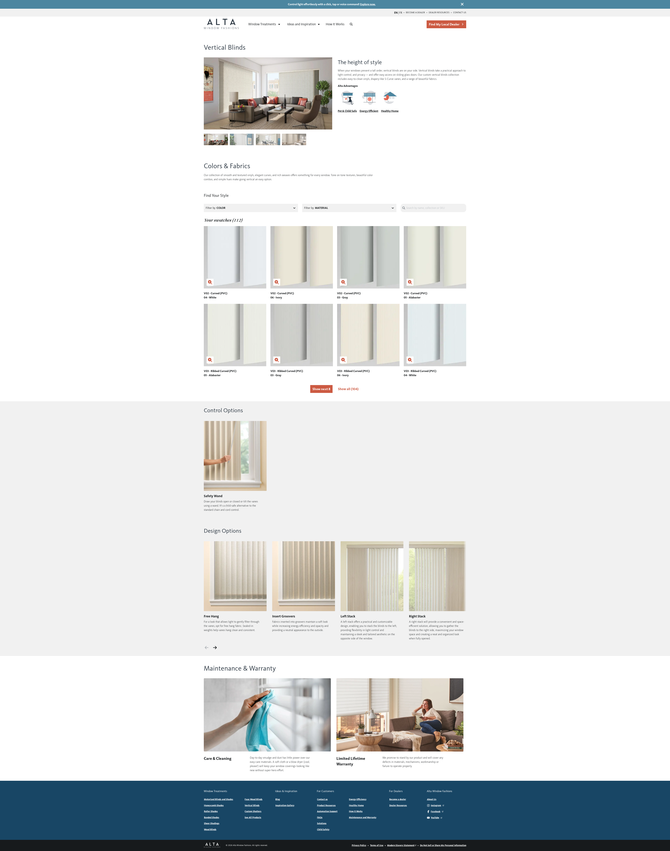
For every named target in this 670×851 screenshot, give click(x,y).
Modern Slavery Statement (400, 845)
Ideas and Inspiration (301, 24)
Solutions (321, 823)
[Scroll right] (215, 647)
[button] (329, 93)
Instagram (436, 805)
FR (400, 12)
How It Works (335, 24)
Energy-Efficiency (357, 799)
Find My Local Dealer (444, 24)
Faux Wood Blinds (253, 799)
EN (396, 12)
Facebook (435, 811)
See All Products (253, 817)
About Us (431, 799)
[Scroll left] (206, 647)
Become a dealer (415, 12)
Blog (277, 799)
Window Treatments (262, 24)
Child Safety (323, 829)
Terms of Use (376, 845)
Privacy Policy (359, 845)
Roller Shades (211, 811)
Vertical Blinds (252, 805)
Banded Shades (211, 817)
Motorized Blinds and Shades (218, 799)
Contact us (459, 12)
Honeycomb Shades (214, 805)
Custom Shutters (253, 811)
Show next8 (321, 389)
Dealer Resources (439, 12)
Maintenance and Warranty (362, 817)
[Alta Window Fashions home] (221, 24)
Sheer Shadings (211, 823)
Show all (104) (348, 389)
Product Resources (326, 805)
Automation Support (327, 811)
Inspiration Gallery (284, 805)
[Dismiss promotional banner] (462, 4)
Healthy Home (356, 805)
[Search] (351, 24)
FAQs (319, 817)
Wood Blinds (210, 829)
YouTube (435, 817)
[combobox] (259, 208)
